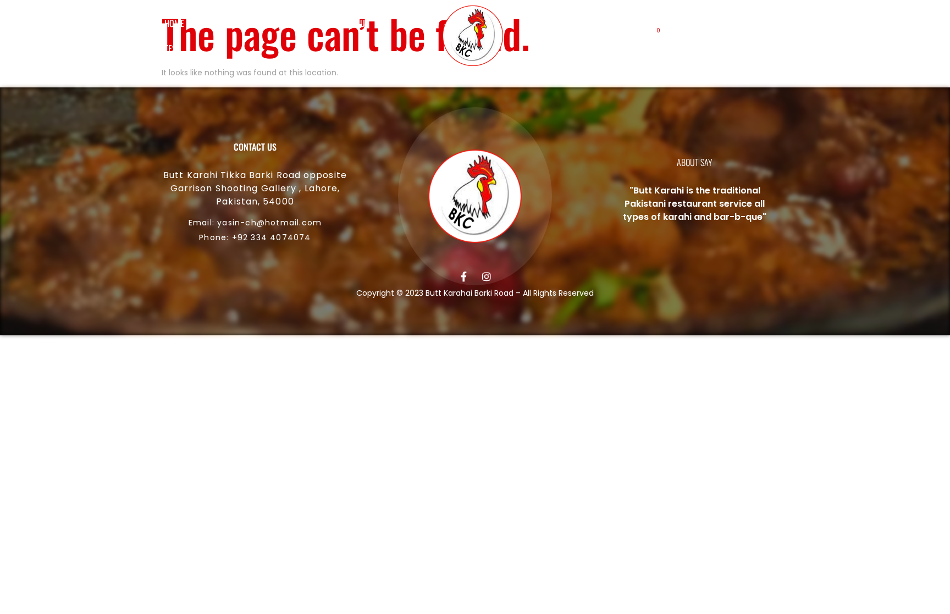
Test (172, 48)
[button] (690, 36)
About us (223, 23)
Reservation (284, 23)
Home (174, 23)
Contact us (348, 23)
